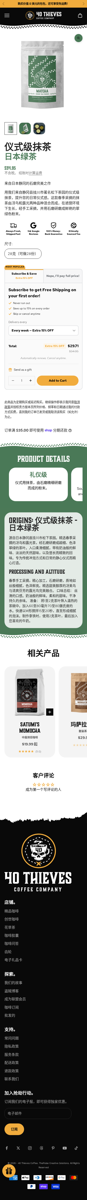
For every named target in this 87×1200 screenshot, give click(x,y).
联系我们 (11, 1079)
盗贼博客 (11, 991)
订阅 (14, 1129)
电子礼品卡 (13, 960)
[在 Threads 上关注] (41, 1148)
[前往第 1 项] (10, 128)
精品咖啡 (11, 911)
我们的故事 (13, 982)
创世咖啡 (11, 919)
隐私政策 (11, 1046)
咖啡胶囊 (11, 935)
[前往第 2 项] (25, 128)
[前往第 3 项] (39, 128)
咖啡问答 (11, 943)
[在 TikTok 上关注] (76, 1148)
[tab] (24, 275)
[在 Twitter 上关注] (18, 1148)
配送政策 (11, 1062)
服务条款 (11, 1054)
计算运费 (35, 173)
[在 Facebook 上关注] (6, 1148)
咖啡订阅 (11, 1007)
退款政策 (11, 1071)
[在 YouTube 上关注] (64, 1148)
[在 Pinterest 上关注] (53, 1148)
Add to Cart (57, 381)
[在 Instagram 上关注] (30, 1148)
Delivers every (17, 322)
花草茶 (9, 927)
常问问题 (11, 1038)
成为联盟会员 (15, 999)
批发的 (9, 1015)
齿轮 (8, 952)
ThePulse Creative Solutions (54, 1163)
